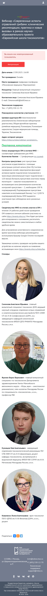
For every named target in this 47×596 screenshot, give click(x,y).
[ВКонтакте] (14, 535)
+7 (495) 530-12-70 (35, 562)
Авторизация (13, 64)
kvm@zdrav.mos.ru (35, 559)
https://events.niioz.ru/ (16, 216)
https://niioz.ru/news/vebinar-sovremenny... (20, 140)
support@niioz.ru (35, 571)
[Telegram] (21, 535)
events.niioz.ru (38, 591)
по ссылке (38, 156)
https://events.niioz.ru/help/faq (32, 249)
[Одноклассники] (18, 535)
